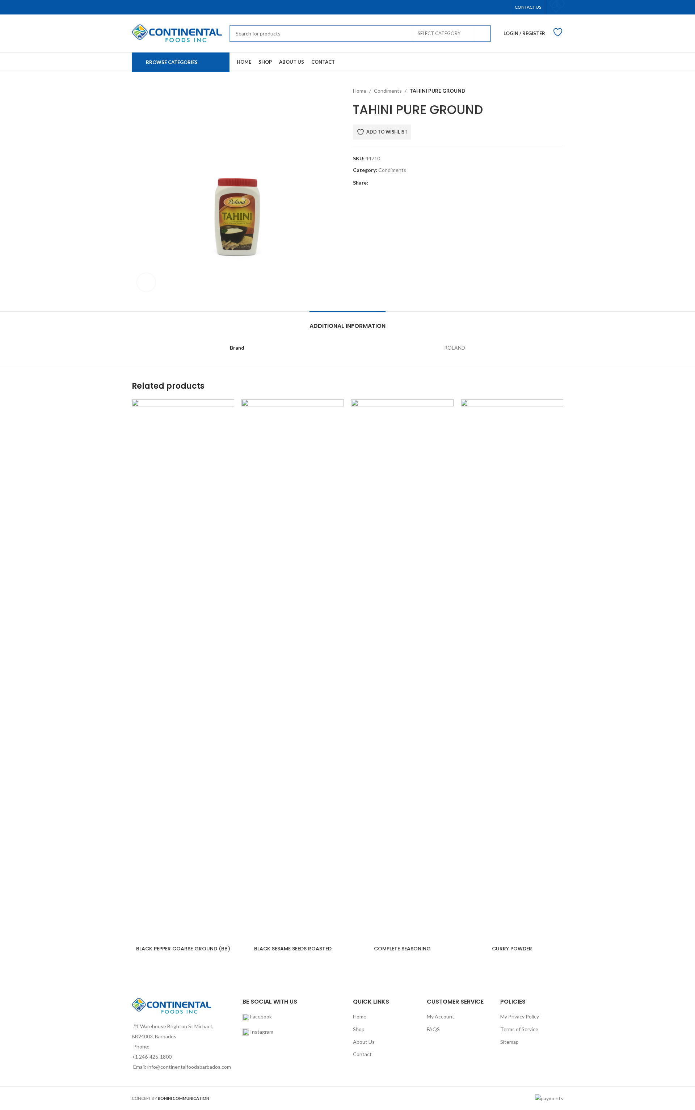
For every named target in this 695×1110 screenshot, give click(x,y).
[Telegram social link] (422, 183)
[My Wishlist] (556, 6)
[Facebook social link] (372, 183)
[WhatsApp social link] (414, 183)
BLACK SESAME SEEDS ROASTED (293, 948)
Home (359, 91)
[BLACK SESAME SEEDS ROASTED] (292, 670)
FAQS (433, 1029)
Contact (362, 1054)
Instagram (261, 1032)
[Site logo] (177, 33)
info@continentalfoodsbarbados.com (189, 1067)
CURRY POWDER (512, 948)
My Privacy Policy (519, 1016)
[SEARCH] (482, 33)
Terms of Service (519, 1029)
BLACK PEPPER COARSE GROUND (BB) (183, 948)
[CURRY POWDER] (512, 670)
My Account (440, 1016)
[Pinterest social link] (397, 183)
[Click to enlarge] (146, 282)
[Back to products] (550, 90)
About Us (364, 1042)
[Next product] (559, 90)
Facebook (260, 1016)
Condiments (388, 91)
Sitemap (509, 1042)
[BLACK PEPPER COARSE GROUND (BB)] (183, 670)
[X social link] (380, 183)
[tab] (347, 322)
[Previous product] (541, 90)
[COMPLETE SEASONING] (402, 670)
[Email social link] (389, 183)
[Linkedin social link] (405, 183)
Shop (359, 1029)
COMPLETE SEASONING (402, 948)
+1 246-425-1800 (152, 1057)
